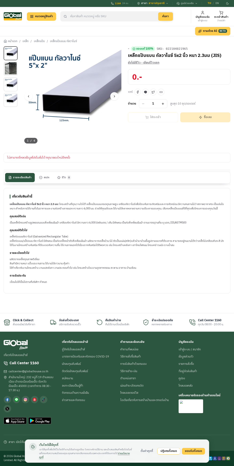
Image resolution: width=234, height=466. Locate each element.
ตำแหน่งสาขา (128, 378)
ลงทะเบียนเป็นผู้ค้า (72, 385)
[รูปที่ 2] (11, 69)
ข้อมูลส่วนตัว (186, 356)
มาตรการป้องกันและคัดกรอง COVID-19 (85, 356)
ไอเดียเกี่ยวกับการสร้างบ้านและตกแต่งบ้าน (144, 400)
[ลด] (143, 104)
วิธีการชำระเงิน (128, 371)
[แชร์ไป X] (153, 92)
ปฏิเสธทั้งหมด (169, 451)
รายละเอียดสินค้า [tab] (22, 178)
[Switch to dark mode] (228, 3)
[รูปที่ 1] (11, 53)
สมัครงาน (67, 378)
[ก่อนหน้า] (28, 96)
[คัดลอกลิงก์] (161, 92)
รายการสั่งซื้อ (186, 363)
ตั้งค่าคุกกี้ (147, 451)
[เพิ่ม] (163, 104)
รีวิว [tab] (66, 178)
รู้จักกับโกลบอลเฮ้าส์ (73, 349)
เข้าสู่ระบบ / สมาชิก (190, 349)
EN (217, 3)
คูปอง (182, 378)
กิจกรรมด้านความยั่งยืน (75, 392)
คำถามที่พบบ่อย (129, 349)
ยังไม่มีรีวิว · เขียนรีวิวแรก (143, 63)
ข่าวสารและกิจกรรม (73, 400)
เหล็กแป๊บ (39, 41)
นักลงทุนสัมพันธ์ (71, 363)
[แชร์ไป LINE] (145, 92)
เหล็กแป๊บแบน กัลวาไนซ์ (63, 41)
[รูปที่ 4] (11, 100)
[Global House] (13, 16)
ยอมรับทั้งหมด (193, 451)
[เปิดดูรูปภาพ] (72, 96)
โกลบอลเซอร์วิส (129, 392)
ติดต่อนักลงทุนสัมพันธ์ (75, 371)
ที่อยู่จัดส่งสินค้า (188, 371)
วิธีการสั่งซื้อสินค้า (130, 356)
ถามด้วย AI (214, 31)
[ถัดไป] (114, 96)
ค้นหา (165, 16)
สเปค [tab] (46, 178)
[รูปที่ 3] (11, 84)
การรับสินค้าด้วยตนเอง (133, 363)
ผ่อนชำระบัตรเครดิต (132, 385)
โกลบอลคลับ (186, 385)
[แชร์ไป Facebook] (137, 92)
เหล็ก (25, 41)
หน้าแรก (12, 41)
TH (209, 3)
